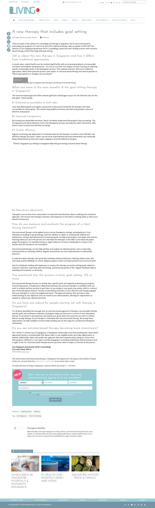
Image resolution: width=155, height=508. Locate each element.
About (83, 500)
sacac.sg (25, 352)
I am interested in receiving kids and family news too (56, 394)
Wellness (37, 411)
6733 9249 (16, 352)
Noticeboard (41, 500)
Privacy (143, 500)
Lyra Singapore (21, 416)
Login (101, 2)
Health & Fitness (26, 411)
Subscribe (63, 500)
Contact (123, 500)
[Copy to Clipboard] (9, 50)
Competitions (17, 500)
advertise (103, 500)
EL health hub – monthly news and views (52, 478)
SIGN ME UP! (55, 400)
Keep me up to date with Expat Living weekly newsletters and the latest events (57, 392)
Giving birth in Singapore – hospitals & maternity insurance (22, 481)
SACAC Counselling (35, 416)
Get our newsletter (72, 2)
